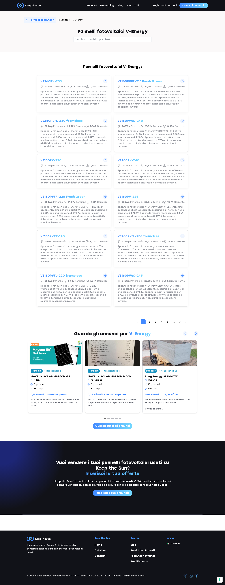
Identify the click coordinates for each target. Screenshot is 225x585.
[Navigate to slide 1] (105, 418)
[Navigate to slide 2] (109, 418)
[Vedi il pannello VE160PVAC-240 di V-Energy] (151, 133)
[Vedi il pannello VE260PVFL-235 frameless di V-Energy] (151, 248)
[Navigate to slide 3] (112, 418)
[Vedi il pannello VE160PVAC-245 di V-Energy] (151, 288)
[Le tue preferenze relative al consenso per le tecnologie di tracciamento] (220, 580)
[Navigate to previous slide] (185, 333)
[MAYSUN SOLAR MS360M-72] (55, 376)
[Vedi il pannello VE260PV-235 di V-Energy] (74, 93)
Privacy (117, 575)
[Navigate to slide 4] (116, 418)
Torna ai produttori (41, 19)
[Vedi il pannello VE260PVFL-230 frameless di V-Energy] (74, 133)
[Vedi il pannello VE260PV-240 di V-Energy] (151, 171)
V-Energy (77, 20)
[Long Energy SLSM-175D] (169, 376)
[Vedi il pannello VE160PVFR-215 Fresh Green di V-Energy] (151, 93)
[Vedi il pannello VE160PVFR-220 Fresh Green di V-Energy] (74, 209)
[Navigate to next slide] (196, 333)
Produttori (64, 20)
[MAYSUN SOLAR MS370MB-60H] (112, 376)
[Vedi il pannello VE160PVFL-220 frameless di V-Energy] (74, 288)
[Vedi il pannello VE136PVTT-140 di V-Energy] (74, 248)
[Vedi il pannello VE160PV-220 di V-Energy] (74, 171)
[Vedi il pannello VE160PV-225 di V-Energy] (151, 209)
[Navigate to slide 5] (120, 418)
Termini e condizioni (133, 575)
